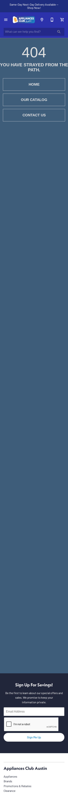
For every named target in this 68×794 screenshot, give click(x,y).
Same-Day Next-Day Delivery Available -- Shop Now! (34, 6)
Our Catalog (34, 100)
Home (34, 84)
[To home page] (23, 20)
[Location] (42, 19)
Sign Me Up (34, 737)
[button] (5, 19)
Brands (8, 781)
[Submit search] (59, 32)
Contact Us (34, 115)
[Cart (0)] (62, 19)
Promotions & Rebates (17, 786)
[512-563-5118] (52, 19)
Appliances (10, 776)
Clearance (9, 790)
